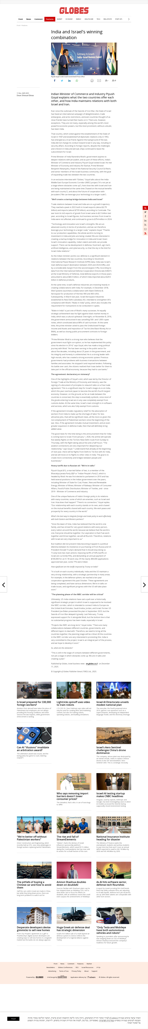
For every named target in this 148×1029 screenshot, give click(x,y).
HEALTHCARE (89, 19)
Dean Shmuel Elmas (25, 95)
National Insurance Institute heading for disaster (113, 838)
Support (94, 971)
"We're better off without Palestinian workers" (32, 838)
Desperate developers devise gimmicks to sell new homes (34, 929)
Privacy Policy (76, 971)
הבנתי (13, 1019)
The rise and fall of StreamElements (68, 838)
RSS (77, 967)
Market (89, 964)
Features (50, 19)
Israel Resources (87, 967)
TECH (98, 19)
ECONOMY (69, 19)
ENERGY (78, 19)
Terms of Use (64, 971)
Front (20, 19)
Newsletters (50, 967)
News (28, 19)
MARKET (59, 19)
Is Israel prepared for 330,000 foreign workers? (34, 703)
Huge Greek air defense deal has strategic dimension (73, 929)
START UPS (118, 19)
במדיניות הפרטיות (106, 1020)
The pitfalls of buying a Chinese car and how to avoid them (34, 884)
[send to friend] (99, 81)
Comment (38, 19)
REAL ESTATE (108, 19)
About (86, 971)
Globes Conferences (65, 967)
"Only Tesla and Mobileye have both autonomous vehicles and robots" (111, 930)
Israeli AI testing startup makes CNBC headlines (110, 795)
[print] (91, 81)
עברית (98, 967)
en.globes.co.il (91, 663)
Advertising (52, 971)
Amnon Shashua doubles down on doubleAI (71, 883)
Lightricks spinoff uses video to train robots (73, 703)
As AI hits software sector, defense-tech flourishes (111, 883)
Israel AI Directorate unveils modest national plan (112, 703)
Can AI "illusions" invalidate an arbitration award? (33, 749)
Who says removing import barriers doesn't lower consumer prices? (72, 796)
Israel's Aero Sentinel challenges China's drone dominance (111, 750)
